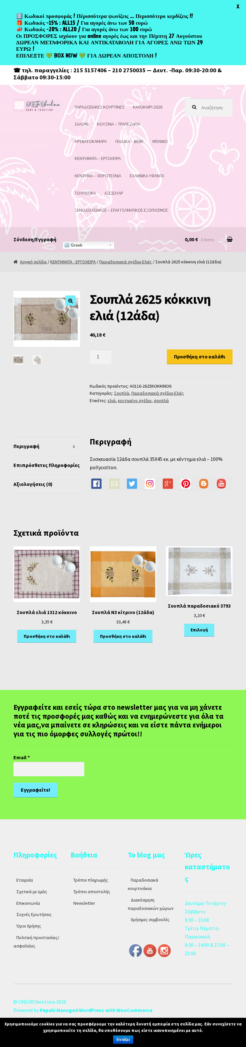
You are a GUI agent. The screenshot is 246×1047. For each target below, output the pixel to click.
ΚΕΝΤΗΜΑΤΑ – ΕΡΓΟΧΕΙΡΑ (98, 158)
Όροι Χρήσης (28, 926)
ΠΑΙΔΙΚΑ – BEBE (129, 141)
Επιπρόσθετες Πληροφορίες (46, 465)
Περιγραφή (26, 446)
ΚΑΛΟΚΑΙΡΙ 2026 (147, 107)
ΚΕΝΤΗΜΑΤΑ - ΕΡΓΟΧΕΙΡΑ (73, 262)
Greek (76, 245)
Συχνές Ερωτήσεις (34, 914)
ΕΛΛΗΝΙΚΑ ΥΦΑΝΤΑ (147, 176)
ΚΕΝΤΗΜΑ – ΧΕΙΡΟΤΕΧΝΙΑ (98, 176)
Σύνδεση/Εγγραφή (34, 239)
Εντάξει (123, 1039)
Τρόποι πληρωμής (90, 880)
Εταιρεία (24, 880)
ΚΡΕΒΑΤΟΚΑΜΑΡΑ (91, 141)
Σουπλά (121, 393)
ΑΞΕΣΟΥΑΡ (113, 193)
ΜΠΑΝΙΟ (160, 141)
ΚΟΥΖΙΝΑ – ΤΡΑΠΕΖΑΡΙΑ (118, 124)
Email (21, 757)
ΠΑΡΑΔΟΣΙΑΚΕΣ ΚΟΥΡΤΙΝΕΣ (99, 107)
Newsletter (84, 903)
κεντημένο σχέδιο (135, 400)
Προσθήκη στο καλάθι (199, 356)
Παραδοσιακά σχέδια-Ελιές (125, 262)
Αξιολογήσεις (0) (33, 484)
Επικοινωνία (28, 903)
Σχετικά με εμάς (31, 891)
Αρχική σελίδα (33, 262)
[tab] (46, 446)
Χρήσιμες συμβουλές (150, 919)
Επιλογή (199, 630)
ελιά (112, 400)
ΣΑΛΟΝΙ (81, 124)
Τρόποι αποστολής (91, 891)
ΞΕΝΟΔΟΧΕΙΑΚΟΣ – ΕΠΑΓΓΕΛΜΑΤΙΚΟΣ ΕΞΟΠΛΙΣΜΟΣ (121, 210)
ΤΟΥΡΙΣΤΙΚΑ (85, 193)
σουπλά (161, 400)
